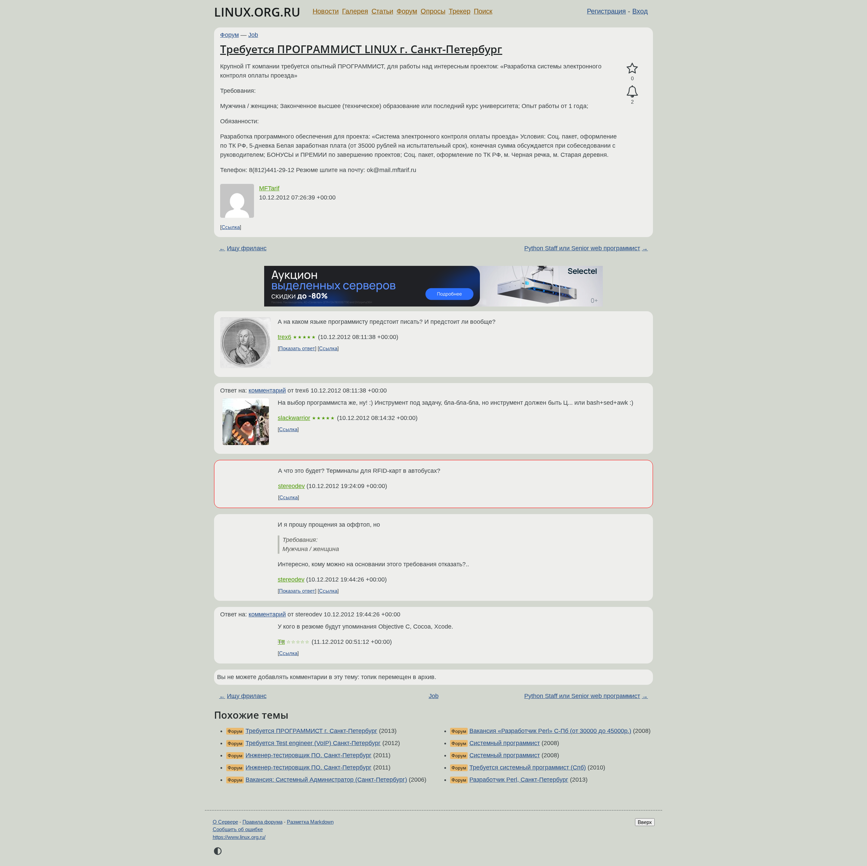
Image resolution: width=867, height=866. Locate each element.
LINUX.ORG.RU (257, 12)
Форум (407, 11)
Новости (326, 11)
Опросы (433, 11)
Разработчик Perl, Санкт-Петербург (518, 779)
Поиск (483, 11)
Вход (640, 11)
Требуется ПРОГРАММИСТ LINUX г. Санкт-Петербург (361, 49)
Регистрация (606, 11)
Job (253, 34)
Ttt (281, 641)
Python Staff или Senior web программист (582, 248)
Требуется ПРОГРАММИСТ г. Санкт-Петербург (311, 730)
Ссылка (230, 227)
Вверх (645, 822)
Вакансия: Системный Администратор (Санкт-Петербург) (326, 779)
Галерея (355, 11)
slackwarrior (294, 418)
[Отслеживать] (632, 92)
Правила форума (262, 822)
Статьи (382, 11)
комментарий (267, 390)
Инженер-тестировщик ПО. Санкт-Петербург (309, 755)
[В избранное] (632, 69)
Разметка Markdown (310, 822)
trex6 (284, 337)
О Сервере (225, 822)
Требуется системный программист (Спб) (527, 767)
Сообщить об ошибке (238, 829)
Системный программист (504, 743)
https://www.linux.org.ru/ (239, 837)
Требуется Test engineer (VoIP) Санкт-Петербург (313, 743)
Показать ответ (297, 348)
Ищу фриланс (247, 248)
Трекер (459, 11)
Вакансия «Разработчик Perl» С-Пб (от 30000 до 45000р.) (550, 730)
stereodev (291, 486)
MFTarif (269, 188)
